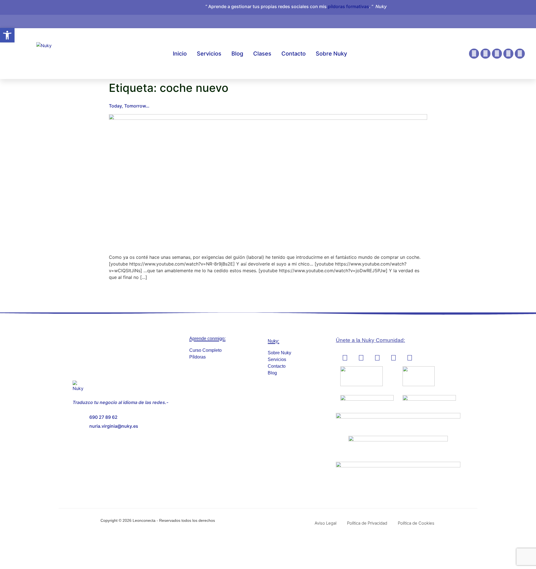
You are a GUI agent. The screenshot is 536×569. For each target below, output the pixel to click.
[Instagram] (474, 54)
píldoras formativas (348, 6)
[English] (487, 20)
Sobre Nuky (331, 53)
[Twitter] (520, 54)
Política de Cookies (416, 523)
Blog (237, 53)
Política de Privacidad (367, 523)
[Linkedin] (497, 54)
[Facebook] (485, 54)
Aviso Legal (325, 523)
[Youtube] (508, 54)
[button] (7, 35)
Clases (262, 53)
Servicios (209, 53)
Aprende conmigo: (207, 338)
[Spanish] (493, 20)
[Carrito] (477, 18)
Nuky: (273, 341)
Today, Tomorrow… (129, 106)
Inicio (180, 53)
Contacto (293, 53)
